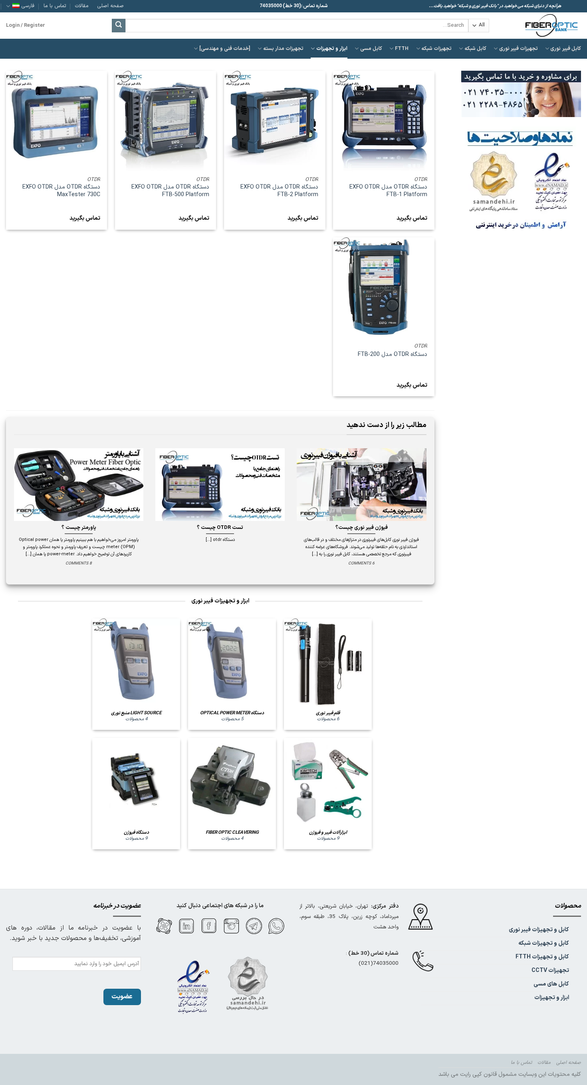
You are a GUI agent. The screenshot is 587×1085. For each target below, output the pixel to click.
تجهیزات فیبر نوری (518, 48)
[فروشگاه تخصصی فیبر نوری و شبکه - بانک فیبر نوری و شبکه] (541, 25)
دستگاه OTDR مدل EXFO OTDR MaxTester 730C (61, 191)
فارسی (28, 6)
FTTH (402, 48)
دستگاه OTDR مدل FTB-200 (392, 355)
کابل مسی (371, 48)
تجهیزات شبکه (436, 48)
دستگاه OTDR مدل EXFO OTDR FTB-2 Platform (279, 191)
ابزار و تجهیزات (331, 48)
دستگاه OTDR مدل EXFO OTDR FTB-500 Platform (170, 191)
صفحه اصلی (110, 6)
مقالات (82, 6)
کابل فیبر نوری (565, 48)
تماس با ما (55, 6)
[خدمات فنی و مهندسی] (224, 48)
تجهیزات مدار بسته (283, 48)
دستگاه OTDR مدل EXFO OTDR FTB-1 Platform (388, 191)
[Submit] (118, 25)
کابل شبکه (475, 48)
